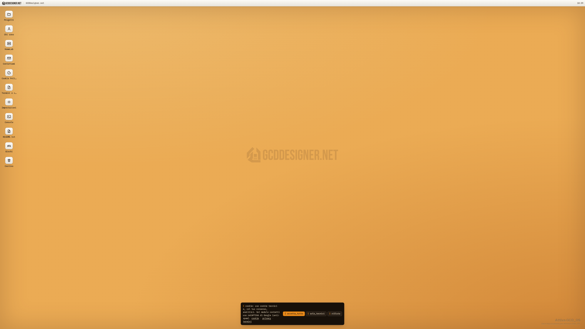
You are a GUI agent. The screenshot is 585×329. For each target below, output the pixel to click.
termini (247, 321)
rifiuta (336, 313)
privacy (266, 318)
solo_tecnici (317, 313)
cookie (255, 318)
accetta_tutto (295, 313)
